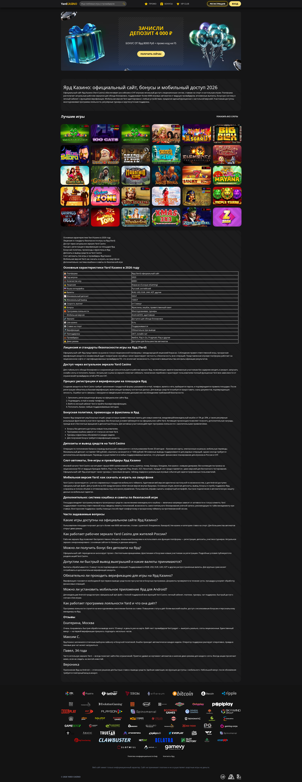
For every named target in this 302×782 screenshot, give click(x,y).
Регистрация (217, 3)
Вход (235, 3)
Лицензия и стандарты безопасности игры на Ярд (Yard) (89, 240)
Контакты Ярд (168, 756)
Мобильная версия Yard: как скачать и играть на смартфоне (91, 259)
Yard (69, 4)
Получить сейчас (151, 54)
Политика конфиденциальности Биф (142, 756)
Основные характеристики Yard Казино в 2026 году (87, 237)
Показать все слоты (227, 116)
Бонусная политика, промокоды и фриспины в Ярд (86, 250)
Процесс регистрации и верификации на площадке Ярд (89, 246)
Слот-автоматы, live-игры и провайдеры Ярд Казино (87, 256)
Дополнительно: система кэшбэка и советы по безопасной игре (93, 262)
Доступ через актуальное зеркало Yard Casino (84, 243)
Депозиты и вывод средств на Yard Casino (82, 253)
